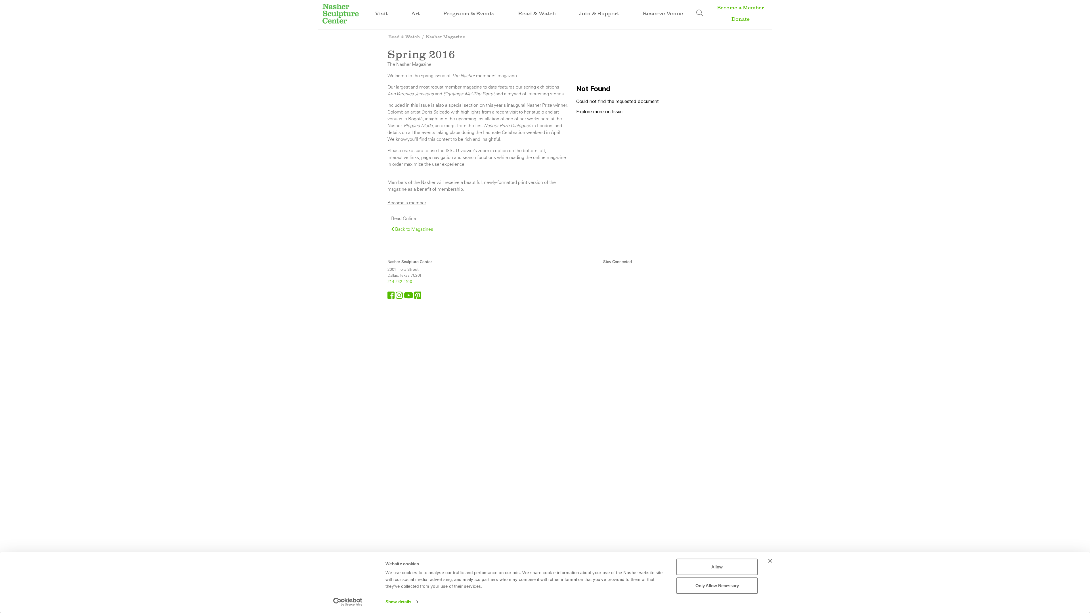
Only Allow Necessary (717, 585)
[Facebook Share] (391, 296)
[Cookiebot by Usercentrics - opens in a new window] (348, 602)
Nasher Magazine (445, 36)
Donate (740, 19)
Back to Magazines (413, 229)
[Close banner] (770, 561)
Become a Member (740, 8)
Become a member (406, 202)
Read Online (403, 218)
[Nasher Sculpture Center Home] (340, 13)
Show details (398, 601)
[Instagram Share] (400, 296)
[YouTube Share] (409, 296)
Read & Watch (404, 36)
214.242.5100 (399, 281)
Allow (717, 566)
